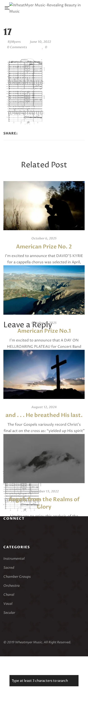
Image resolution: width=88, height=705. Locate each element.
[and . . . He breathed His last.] (44, 374)
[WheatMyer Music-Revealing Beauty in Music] (45, 8)
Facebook (4, 530)
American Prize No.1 (44, 331)
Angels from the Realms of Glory (44, 503)
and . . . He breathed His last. (44, 415)
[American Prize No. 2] (44, 205)
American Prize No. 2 (44, 246)
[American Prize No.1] (44, 289)
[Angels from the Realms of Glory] (44, 458)
